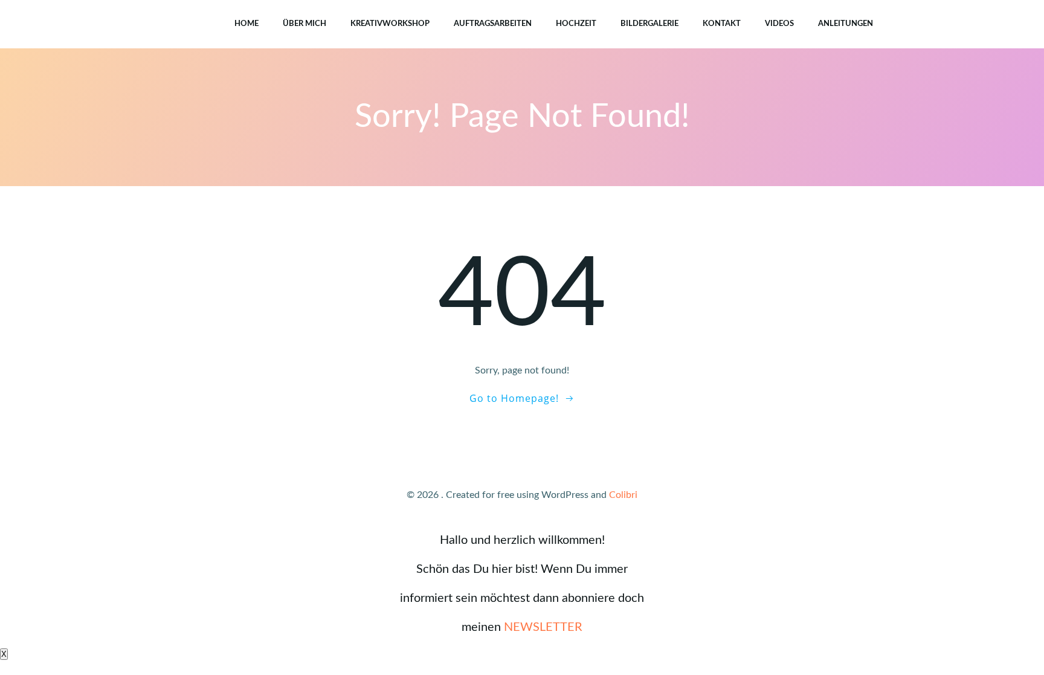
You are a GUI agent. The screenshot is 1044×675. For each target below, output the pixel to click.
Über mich (304, 24)
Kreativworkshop (390, 24)
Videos (779, 24)
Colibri (623, 495)
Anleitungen (845, 24)
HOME (246, 24)
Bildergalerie (649, 24)
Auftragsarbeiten (493, 24)
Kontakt (722, 24)
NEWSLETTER (543, 627)
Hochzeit (576, 24)
